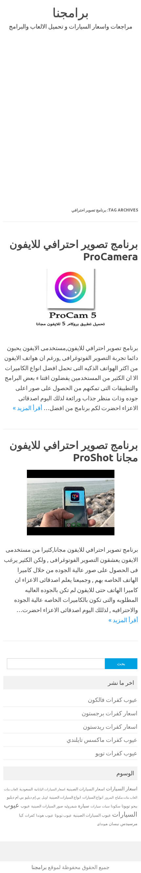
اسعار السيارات (121, 788)
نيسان (114, 824)
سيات (106, 806)
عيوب (25, 806)
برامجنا (70, 12)
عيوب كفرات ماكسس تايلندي (102, 740)
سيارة (83, 805)
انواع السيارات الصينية (65, 797)
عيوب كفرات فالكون (112, 700)
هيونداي (102, 824)
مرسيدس (128, 823)
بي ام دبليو (15, 797)
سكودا (115, 806)
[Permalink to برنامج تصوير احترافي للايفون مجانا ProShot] (70, 533)
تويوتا (126, 806)
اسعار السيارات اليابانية (49, 789)
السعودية (26, 789)
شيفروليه (70, 806)
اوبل (45, 797)
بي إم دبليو (32, 797)
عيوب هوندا (44, 815)
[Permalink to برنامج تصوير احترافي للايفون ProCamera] (70, 331)
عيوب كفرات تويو (116, 753)
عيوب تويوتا (63, 815)
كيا (21, 815)
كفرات (30, 815)
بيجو (134, 806)
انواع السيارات (92, 797)
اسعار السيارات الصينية (86, 789)
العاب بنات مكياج (126, 797)
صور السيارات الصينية (47, 806)
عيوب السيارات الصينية (92, 815)
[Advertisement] (70, 132)
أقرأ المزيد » (27, 408)
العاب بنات (11, 789)
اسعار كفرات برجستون (109, 713)
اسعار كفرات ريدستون (110, 727)
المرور (109, 797)
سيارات (96, 806)
